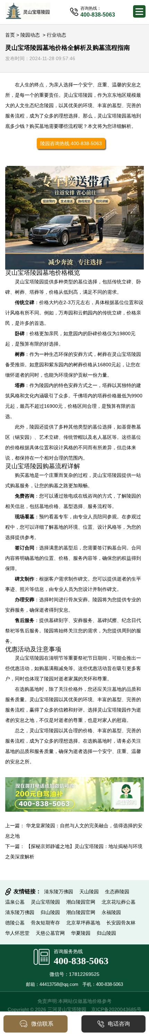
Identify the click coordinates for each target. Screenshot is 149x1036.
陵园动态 (30, 35)
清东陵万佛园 (58, 891)
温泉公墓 (15, 902)
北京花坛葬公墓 (118, 902)
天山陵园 (89, 891)
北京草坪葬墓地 (83, 922)
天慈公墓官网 (50, 933)
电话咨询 (119, 1024)
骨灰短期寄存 (45, 922)
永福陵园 (111, 912)
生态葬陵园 (117, 891)
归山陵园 (50, 912)
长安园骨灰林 (120, 922)
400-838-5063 (81, 960)
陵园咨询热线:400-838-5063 (71, 143)
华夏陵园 (80, 933)
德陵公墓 (15, 922)
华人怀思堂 (17, 933)
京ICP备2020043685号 (116, 1009)
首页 (10, 35)
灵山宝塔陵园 (78, 95)
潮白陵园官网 (80, 902)
